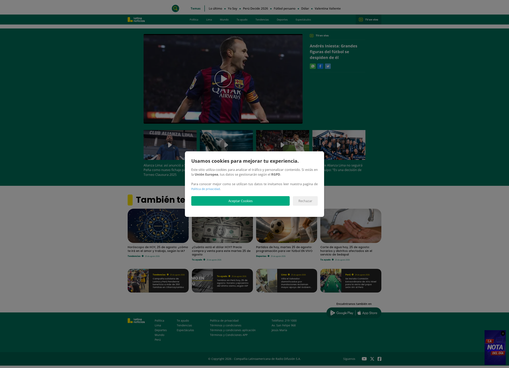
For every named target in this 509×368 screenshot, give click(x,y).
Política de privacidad (205, 189)
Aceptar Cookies (240, 201)
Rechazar (305, 201)
